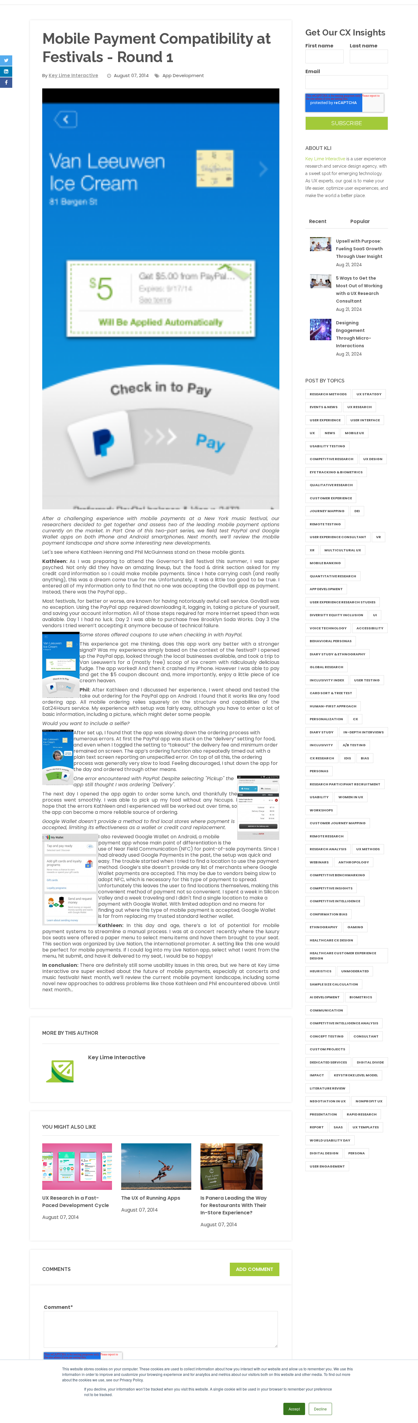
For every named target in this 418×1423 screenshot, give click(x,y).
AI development (325, 997)
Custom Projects (327, 1049)
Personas (319, 771)
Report (317, 1127)
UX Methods (368, 849)
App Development (183, 75)
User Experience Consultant (338, 537)
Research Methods (328, 394)
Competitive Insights (331, 888)
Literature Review (327, 1088)
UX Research (359, 406)
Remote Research (327, 836)
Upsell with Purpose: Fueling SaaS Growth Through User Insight (359, 248)
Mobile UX (354, 432)
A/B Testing (354, 745)
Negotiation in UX (328, 1101)
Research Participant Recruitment (345, 784)
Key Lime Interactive (116, 1057)
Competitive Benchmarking (337, 875)
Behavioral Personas (331, 641)
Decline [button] (320, 1408)
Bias (365, 758)
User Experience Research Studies (342, 602)
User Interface (365, 420)
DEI (357, 510)
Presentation (323, 1114)
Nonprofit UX (369, 1101)
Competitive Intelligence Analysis (344, 1023)
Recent (318, 221)
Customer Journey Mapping (338, 823)
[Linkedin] (6, 71)
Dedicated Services (328, 1062)
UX (312, 432)
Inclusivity (321, 745)
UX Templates (366, 1127)
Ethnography (324, 927)
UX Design (373, 458)
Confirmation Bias (328, 914)
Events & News (324, 406)
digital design (324, 1153)
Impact (317, 1075)
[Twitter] (6, 60)
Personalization (326, 719)
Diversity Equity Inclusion (336, 615)
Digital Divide (370, 1062)
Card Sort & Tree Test (331, 693)
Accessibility (369, 628)
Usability (319, 797)
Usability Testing (327, 446)
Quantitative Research (333, 576)
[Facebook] (6, 82)
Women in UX (350, 797)
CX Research (322, 758)
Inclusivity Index (327, 680)
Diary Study (322, 732)
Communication (326, 1010)
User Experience (325, 420)
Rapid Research (362, 1114)
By (70, 75)
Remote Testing (325, 524)
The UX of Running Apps (150, 1197)
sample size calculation (334, 984)
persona (356, 1153)
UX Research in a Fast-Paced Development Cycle (75, 1201)
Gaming (355, 927)
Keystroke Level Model (356, 1075)
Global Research (326, 667)
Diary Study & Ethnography (337, 654)
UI (375, 615)
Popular (360, 221)
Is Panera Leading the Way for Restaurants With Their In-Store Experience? (233, 1205)
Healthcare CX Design (331, 940)
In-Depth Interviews (363, 732)
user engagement (327, 1166)
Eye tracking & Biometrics (336, 472)
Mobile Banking (325, 563)
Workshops (321, 810)
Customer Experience (331, 498)
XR (312, 550)
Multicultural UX (342, 550)
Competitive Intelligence (335, 901)
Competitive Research (331, 458)
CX (355, 719)
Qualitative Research (331, 484)
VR (378, 537)
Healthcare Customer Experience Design (343, 956)
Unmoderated (355, 971)
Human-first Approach (333, 706)
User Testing (367, 680)
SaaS (338, 1127)
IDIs (347, 758)
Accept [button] (294, 1408)
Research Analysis (328, 849)
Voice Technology (328, 628)
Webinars (319, 862)
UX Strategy (369, 394)
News (330, 432)
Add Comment (254, 1269)
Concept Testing (327, 1036)
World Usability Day (330, 1140)
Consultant (366, 1036)
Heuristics (320, 971)
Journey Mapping (327, 510)
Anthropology (353, 862)
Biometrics (360, 997)
